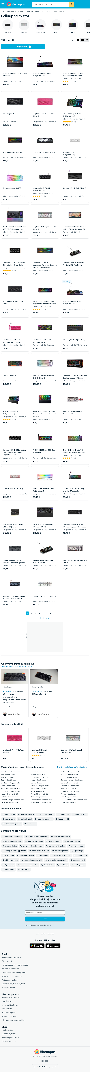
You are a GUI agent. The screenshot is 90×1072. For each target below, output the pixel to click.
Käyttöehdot (7, 1030)
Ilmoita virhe (45, 618)
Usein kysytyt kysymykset (13, 984)
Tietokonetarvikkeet (32, 11)
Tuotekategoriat (9, 1012)
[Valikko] (3, 4)
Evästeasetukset (9, 1041)
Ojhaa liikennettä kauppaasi (14, 972)
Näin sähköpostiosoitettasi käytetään (38, 925)
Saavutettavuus (8, 987)
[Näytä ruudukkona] (78, 40)
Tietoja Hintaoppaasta (11, 957)
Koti (2, 11)
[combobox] (50, 4)
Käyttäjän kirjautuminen (12, 976)
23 (57, 613)
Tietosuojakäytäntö (10, 1037)
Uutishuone (7, 1001)
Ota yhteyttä (7, 961)
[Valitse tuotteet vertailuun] (79, 46)
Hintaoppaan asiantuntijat (13, 1020)
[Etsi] (71, 4)
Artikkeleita (7, 1009)
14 (50, 613)
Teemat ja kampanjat (11, 997)
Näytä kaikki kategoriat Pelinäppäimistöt (73, 767)
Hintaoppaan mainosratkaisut (15, 965)
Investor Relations (10, 1005)
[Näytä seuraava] (62, 613)
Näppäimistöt (47, 11)
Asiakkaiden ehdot (10, 980)
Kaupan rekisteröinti (10, 968)
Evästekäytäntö (9, 1034)
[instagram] (42, 1061)
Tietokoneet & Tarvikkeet (14, 11)
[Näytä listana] (82, 40)
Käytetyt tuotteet (9, 1016)
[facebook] (46, 1061)
